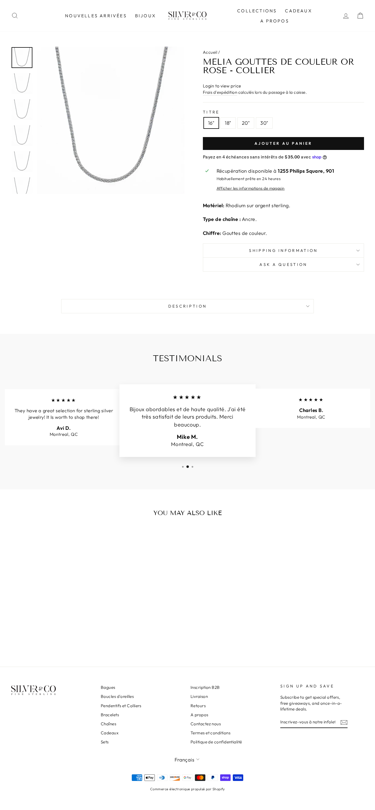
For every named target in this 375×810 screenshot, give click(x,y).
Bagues (108, 687)
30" (264, 123)
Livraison (199, 696)
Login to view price (222, 86)
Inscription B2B (205, 687)
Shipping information (283, 250)
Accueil (210, 52)
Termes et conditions (210, 732)
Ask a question (283, 264)
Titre (211, 112)
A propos (274, 21)
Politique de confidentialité (216, 741)
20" (246, 123)
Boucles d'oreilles (117, 696)
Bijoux (145, 15)
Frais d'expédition (220, 92)
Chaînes (108, 723)
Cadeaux (298, 10)
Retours (198, 705)
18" (228, 123)
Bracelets (110, 714)
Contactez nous (206, 723)
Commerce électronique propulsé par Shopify (187, 789)
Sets (105, 741)
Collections (257, 10)
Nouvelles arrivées (96, 15)
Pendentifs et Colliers (121, 705)
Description (187, 306)
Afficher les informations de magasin (251, 188)
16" (211, 123)
